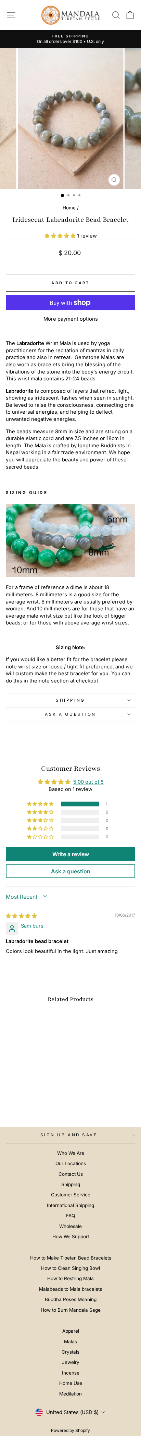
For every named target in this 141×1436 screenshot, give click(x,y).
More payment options (70, 319)
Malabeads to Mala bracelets (70, 1289)
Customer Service (70, 1194)
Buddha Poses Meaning (71, 1299)
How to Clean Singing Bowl (70, 1268)
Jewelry (70, 1362)
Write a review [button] (70, 854)
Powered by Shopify (70, 1430)
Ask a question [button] (70, 871)
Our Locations (70, 1163)
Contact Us (71, 1174)
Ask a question (70, 714)
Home (69, 207)
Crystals (70, 1352)
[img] (21, 916)
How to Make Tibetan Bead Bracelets (70, 1258)
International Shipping (70, 1205)
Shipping (70, 700)
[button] (60, 236)
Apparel (70, 1331)
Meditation (70, 1394)
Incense (70, 1373)
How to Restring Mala (70, 1278)
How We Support (70, 1236)
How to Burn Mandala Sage (71, 1310)
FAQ (70, 1215)
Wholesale (70, 1226)
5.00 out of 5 (88, 782)
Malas (70, 1341)
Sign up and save (69, 1135)
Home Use (70, 1383)
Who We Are (70, 1153)
